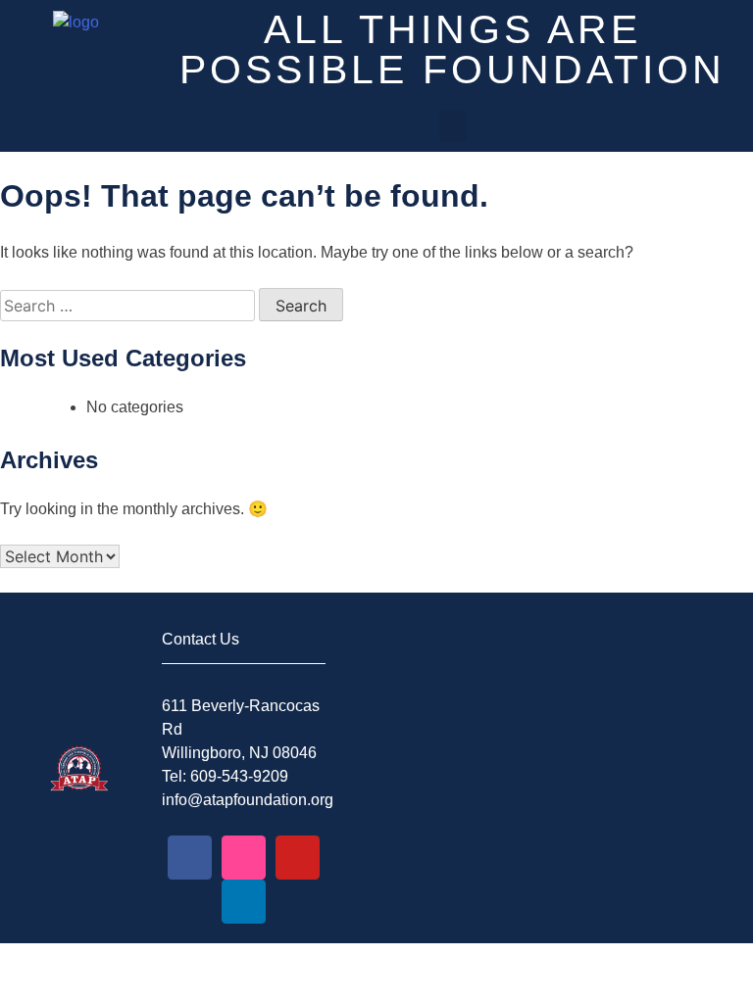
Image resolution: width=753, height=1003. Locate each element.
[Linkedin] (244, 902)
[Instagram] (244, 858)
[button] (453, 126)
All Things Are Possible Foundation (452, 49)
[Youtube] (298, 858)
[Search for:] (129, 306)
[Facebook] (190, 858)
